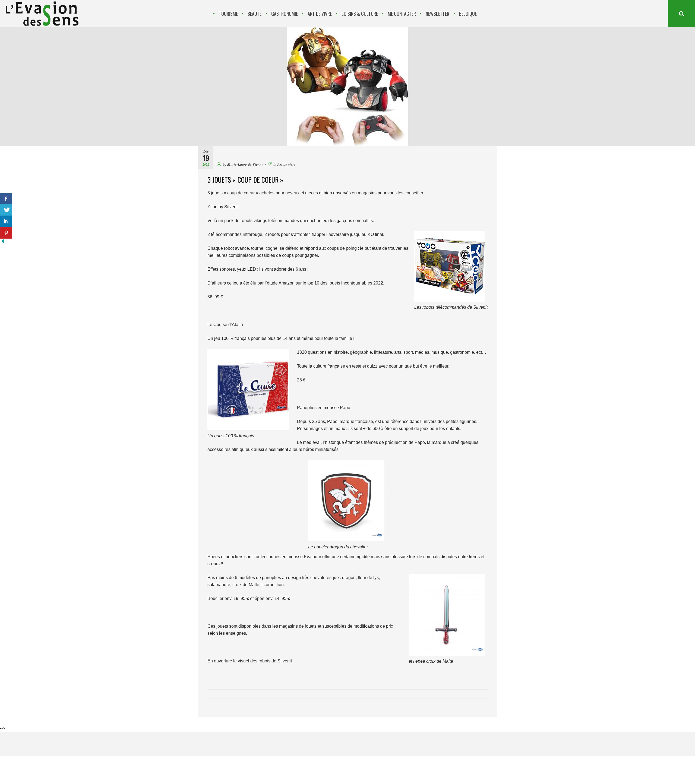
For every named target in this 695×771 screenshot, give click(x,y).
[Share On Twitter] (6, 210)
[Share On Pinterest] (6, 233)
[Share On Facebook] (6, 198)
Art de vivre (286, 164)
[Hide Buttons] (2, 242)
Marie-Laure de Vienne (245, 164)
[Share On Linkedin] (6, 221)
